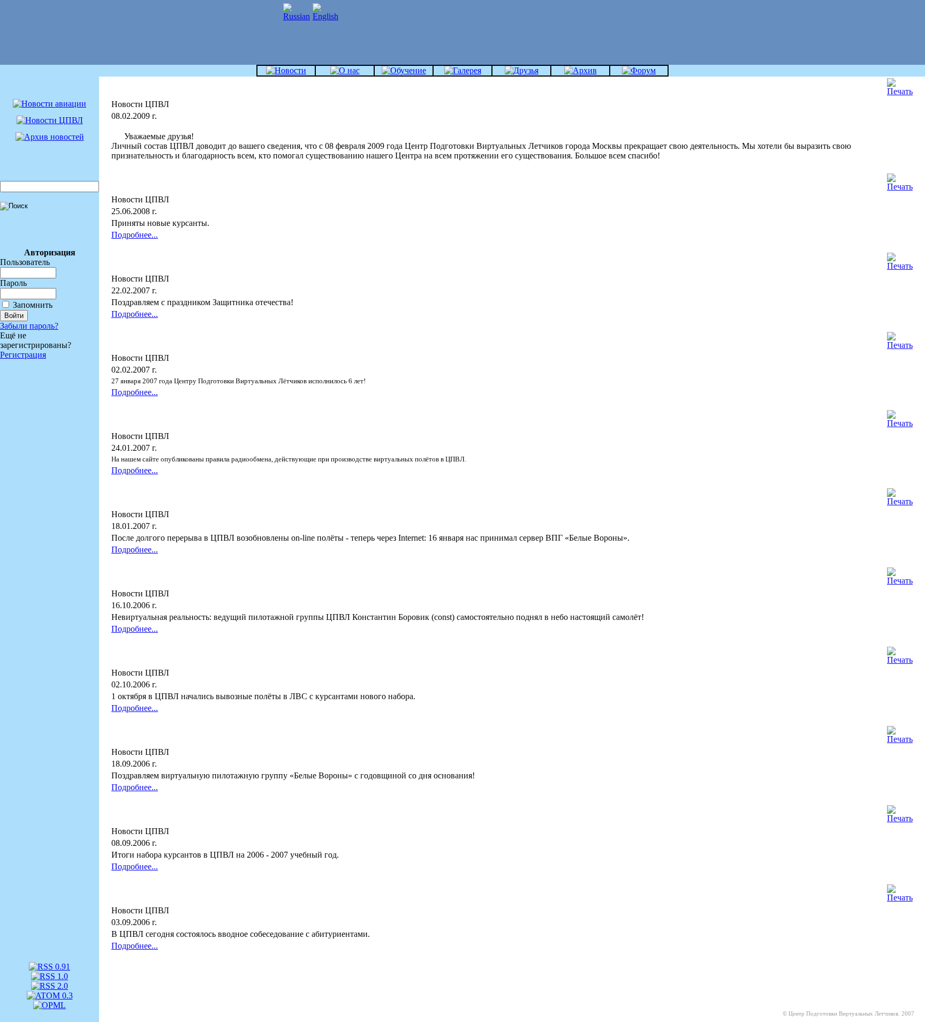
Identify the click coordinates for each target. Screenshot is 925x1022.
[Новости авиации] (49, 103)
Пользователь (25, 262)
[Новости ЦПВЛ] (50, 120)
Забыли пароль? (29, 325)
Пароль (13, 282)
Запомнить (32, 304)
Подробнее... (134, 234)
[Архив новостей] (50, 136)
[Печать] (900, 84)
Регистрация (23, 354)
